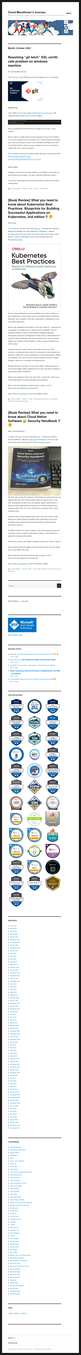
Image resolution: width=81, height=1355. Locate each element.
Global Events (14, 1244)
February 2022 (14, 1059)
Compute (13, 1222)
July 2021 (13, 1078)
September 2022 (15, 1039)
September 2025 (15, 948)
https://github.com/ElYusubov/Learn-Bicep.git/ (37, 113)
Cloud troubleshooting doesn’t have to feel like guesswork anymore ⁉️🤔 (33, 679)
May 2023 (13, 1020)
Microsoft (37, 228)
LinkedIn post (23, 394)
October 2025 (14, 945)
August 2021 (14, 1075)
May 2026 (13, 928)
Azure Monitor (53, 399)
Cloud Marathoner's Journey (27, 12)
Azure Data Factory (16, 1175)
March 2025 (14, 964)
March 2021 (14, 1089)
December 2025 (15, 939)
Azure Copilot (13, 1313)
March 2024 (14, 995)
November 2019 (15, 1128)
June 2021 (13, 1081)
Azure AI (13, 1164)
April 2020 (13, 1117)
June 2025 (13, 956)
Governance (13, 1249)
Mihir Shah (33, 439)
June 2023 (13, 1017)
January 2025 (14, 970)
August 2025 (14, 951)
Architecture (14, 1155)
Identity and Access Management (20, 1255)
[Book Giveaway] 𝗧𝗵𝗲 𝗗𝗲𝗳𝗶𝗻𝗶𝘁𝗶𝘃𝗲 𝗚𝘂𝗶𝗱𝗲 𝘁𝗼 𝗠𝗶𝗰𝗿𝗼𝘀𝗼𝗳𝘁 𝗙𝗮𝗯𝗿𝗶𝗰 (33, 660)
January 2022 (14, 1061)
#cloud (12, 239)
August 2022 (14, 1042)
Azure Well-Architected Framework (21, 1202)
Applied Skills (14, 1152)
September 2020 (15, 1103)
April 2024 (13, 992)
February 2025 (14, 967)
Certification (14, 1211)
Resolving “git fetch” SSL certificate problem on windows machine (33, 61)
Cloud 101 (37, 188)
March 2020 (14, 1120)
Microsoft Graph (15, 1272)
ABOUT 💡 (12, 1338)
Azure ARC (13, 1166)
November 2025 (15, 942)
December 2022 (15, 1031)
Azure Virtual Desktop (17, 1200)
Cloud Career (14, 1216)
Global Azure (14, 1241)
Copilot (12, 1225)
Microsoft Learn (15, 1274)
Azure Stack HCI (15, 1197)
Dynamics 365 (14, 1230)
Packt (38, 437)
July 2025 (13, 953)
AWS (11, 1158)
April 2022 (13, 1053)
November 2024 (15, 975)
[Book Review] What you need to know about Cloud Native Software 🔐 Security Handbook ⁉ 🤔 (34, 418)
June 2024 (13, 987)
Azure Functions (15, 1180)
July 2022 (13, 1045)
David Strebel (36, 234)
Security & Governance (17, 1285)
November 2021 (15, 1067)
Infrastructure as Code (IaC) (18, 1261)
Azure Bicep (14, 1169)
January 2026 (14, 937)
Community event (15, 1219)
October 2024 (14, 978)
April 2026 (13, 931)
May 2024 (13, 989)
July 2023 (13, 1014)
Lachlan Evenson (48, 234)
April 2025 (13, 962)
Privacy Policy (29, 1349)
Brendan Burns (15, 234)
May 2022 (13, 1050)
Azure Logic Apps (16, 1186)
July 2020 (13, 1108)
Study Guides (14, 1288)
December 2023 (15, 1003)
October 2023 (14, 1006)
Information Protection (47, 569)
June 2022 (13, 1048)
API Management (15, 1147)
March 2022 (14, 1056)
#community (18, 239)
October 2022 (14, 1036)
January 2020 (14, 1122)
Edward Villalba (25, 234)
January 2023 (14, 1028)
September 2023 (15, 1009)
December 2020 (15, 1095)
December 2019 (15, 1125)
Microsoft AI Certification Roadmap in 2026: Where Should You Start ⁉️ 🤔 (34, 654)
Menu (69, 13)
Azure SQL (13, 1194)
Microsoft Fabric (15, 1269)
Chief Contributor (15, 188)
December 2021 (15, 1064)
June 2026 (13, 926)
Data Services (14, 1227)
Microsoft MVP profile (15, 635)
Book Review (11, 401)
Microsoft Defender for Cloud (19, 1266)
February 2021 (14, 1092)
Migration (13, 1280)
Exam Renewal (15, 1233)
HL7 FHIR (13, 1252)
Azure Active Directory (17, 1161)
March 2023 (14, 1023)
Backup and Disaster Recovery (19, 1205)
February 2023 (14, 1025)
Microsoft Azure (15, 1263)
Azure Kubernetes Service (41, 399)
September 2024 (15, 981)
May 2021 (13, 1084)
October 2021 (14, 1070)
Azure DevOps (14, 1177)
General (18, 401)
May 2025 (13, 959)
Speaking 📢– (13, 1343)
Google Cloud (14, 1247)
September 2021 (15, 1072)
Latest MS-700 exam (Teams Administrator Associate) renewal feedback (32, 665)
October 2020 (14, 1100)
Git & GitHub (44, 188)
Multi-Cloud (24, 401)
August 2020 (14, 1106)
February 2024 (14, 998)
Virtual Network (15, 1294)
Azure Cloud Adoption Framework (21, 1172)
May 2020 (13, 1114)
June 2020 (13, 1111)
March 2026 (14, 934)
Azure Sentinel (14, 1191)
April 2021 (13, 1086)
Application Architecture (17, 1150)
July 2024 (13, 984)
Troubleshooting (15, 1291)
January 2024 (14, 1000)
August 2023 (14, 1012)
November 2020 (15, 1097)
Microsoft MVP (15, 1277)
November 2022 (15, 1034)
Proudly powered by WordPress (42, 1349)
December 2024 (15, 973)
